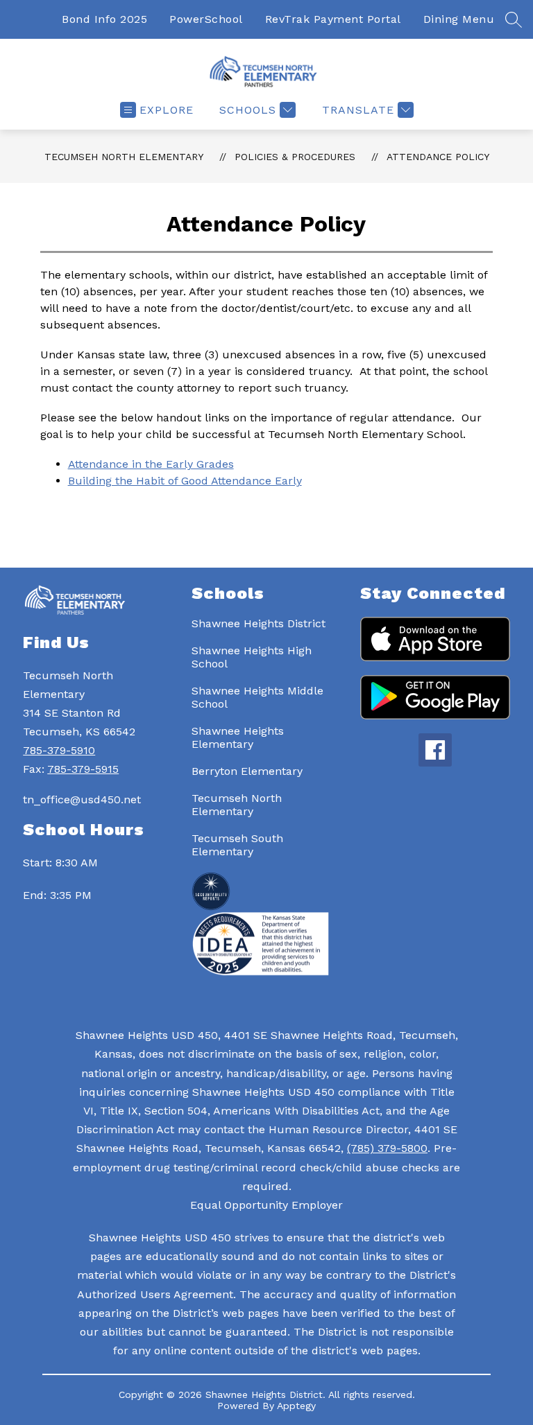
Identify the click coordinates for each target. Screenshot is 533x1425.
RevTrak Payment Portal (333, 19)
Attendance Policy (438, 156)
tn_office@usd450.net (82, 799)
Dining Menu (459, 19)
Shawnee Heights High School (252, 657)
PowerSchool (206, 19)
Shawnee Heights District (258, 623)
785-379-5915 (83, 769)
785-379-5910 (59, 750)
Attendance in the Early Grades (151, 464)
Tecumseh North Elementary (123, 156)
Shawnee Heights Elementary (238, 737)
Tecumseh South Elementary (237, 845)
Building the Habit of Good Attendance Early (185, 480)
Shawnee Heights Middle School (257, 697)
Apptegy (296, 1405)
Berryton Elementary (247, 771)
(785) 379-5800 (387, 1148)
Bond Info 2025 (104, 19)
